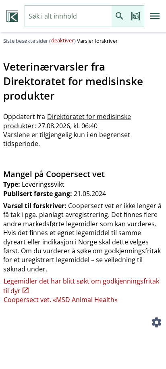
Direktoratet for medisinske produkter (67, 121)
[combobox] (68, 16)
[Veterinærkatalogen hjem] (12, 16)
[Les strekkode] (136, 16)
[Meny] (155, 16)
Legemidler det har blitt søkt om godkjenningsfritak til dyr (81, 286)
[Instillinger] (156, 323)
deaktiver (62, 40)
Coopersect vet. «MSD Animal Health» (61, 299)
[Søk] (120, 16)
